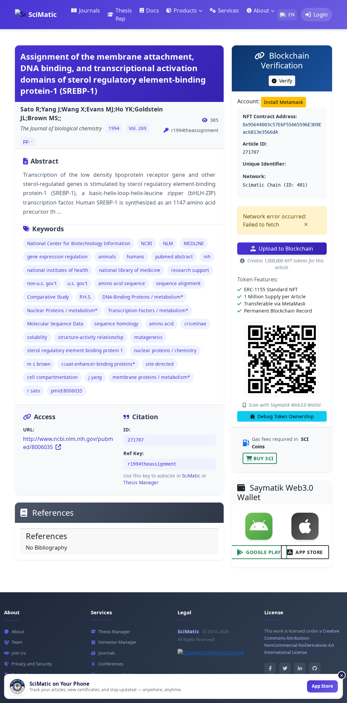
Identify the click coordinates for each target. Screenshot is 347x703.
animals (107, 256)
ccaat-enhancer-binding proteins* (98, 364)
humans (135, 256)
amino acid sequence (121, 283)
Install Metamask (283, 102)
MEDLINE (194, 243)
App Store (309, 552)
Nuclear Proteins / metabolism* (62, 310)
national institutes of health (57, 270)
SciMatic (191, 475)
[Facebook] (270, 668)
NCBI (146, 243)
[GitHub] (315, 668)
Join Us (19, 653)
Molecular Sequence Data (55, 323)
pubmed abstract (174, 256)
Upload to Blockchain (286, 248)
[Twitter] (285, 668)
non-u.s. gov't (42, 283)
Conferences (110, 664)
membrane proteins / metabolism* (151, 377)
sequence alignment (178, 283)
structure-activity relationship (90, 337)
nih (207, 256)
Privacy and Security (32, 664)
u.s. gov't (77, 283)
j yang (95, 377)
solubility (37, 337)
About (18, 632)
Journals (106, 653)
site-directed (160, 364)
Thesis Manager (141, 482)
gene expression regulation (57, 256)
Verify (285, 81)
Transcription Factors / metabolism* (148, 310)
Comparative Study (48, 297)
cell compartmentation (52, 377)
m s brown (38, 364)
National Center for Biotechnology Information (78, 243)
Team (17, 642)
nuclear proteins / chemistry (165, 350)
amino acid (161, 323)
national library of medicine (129, 270)
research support (190, 270)
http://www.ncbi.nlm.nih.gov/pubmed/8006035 (68, 443)
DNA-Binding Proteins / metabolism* (142, 297)
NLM (168, 243)
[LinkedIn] (300, 668)
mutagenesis (148, 337)
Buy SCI (263, 458)
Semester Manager (117, 642)
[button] (184, 10)
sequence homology (116, 323)
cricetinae (195, 323)
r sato (33, 390)
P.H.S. (85, 297)
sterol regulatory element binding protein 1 (75, 350)
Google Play (263, 552)
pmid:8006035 (66, 390)
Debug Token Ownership (285, 416)
